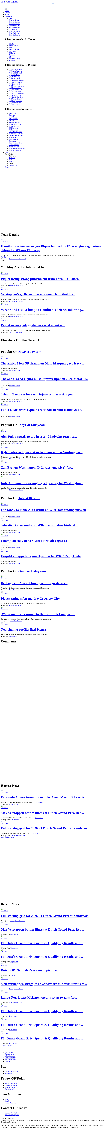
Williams (12, 60)
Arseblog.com (13, 636)
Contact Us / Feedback (12, 1113)
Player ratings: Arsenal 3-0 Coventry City (30, 598)
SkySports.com (14, 145)
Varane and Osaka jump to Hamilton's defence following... (42, 310)
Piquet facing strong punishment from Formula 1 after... (40, 279)
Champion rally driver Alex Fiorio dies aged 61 (34, 541)
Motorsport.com (14, 370)
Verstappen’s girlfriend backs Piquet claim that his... (38, 294)
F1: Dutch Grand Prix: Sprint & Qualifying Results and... (42, 943)
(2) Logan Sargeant (15, 71)
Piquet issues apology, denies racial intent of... (33, 325)
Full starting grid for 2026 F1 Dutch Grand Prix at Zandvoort (45, 828)
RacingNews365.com (16, 143)
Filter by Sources (14, 24)
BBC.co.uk (13, 113)
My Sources (13, 29)
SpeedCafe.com (14, 147)
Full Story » (5, 257)
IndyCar (11, 161)
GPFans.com (13, 130)
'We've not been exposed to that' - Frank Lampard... (38, 614)
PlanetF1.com (13, 139)
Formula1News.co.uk (16, 124)
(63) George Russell (15, 101)
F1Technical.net (14, 122)
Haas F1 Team (14, 49)
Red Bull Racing (14, 58)
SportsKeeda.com (16, 621)
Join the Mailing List (11, 1087)
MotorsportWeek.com (16, 134)
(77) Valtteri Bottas (15, 103)
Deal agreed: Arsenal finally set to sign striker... (34, 583)
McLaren (12, 53)
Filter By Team (10, 1056)
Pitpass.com (13, 137)
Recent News (9, 1054)
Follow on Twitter (11, 1083)
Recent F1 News (14, 27)
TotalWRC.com (29, 498)
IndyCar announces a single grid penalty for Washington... (42, 483)
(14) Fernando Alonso (16, 80)
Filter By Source (10, 1059)
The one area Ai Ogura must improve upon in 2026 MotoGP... (44, 379)
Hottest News (9, 1052)
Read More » (39, 802)
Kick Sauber (13, 51)
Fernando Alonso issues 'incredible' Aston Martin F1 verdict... (44, 797)
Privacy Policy (9, 1073)
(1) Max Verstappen (15, 69)
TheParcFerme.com (15, 150)
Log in (3, 2)
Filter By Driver (10, 1058)
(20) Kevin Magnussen (16, 86)
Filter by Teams (14, 20)
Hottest (7, 13)
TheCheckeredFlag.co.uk (17, 148)
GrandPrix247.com (15, 132)
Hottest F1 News (14, 26)
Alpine (11, 44)
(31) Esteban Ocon (15, 95)
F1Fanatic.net (13, 119)
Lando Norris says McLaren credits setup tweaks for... (39, 997)
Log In (7, 1101)
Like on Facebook (11, 1085)
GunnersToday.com (32, 571)
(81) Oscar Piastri (14, 104)
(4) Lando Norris (14, 75)
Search (7, 167)
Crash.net (12, 115)
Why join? (14, 2)
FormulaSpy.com (14, 126)
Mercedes (12, 55)
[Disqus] (53, 671)
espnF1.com (13, 117)
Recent (7, 14)
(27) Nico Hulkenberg (16, 93)
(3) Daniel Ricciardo (15, 73)
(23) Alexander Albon (16, 90)
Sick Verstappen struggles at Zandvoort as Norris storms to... (44, 984)
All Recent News (6, 1045)
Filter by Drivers (14, 22)
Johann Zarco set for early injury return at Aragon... (38, 394)
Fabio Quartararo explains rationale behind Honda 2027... (42, 410)
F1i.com (11, 120)
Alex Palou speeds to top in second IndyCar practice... (39, 436)
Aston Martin (13, 45)
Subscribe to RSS (10, 1089)
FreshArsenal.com (15, 590)
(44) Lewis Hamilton (16, 97)
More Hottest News (7, 837)
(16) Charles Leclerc (15, 82)
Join (8, 2)
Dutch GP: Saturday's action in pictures (29, 970)
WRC (11, 160)
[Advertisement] (53, 186)
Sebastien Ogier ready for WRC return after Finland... (39, 525)
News (11, 18)
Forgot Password (10, 1103)
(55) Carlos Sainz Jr (15, 99)
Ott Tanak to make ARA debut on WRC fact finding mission (43, 510)
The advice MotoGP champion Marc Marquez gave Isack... (42, 363)
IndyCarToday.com (32, 425)
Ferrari (11, 47)
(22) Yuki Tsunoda (15, 88)
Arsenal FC (13, 165)
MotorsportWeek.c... (16, 401)
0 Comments (22, 259)
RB (10, 57)
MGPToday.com (29, 351)
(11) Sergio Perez (14, 78)
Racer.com (12, 141)
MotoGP (12, 158)
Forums (7, 1061)
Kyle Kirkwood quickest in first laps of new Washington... (42, 452)
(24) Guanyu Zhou (15, 91)
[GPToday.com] (53, 4)
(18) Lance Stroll (14, 84)
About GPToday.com (12, 1071)
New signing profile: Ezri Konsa (23, 629)
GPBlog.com (13, 128)
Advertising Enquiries (12, 1115)
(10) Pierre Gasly (14, 77)
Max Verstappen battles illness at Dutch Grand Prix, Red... (42, 813)
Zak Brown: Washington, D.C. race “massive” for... (37, 467)
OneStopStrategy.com (16, 135)
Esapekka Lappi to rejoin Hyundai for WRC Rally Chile (41, 556)
